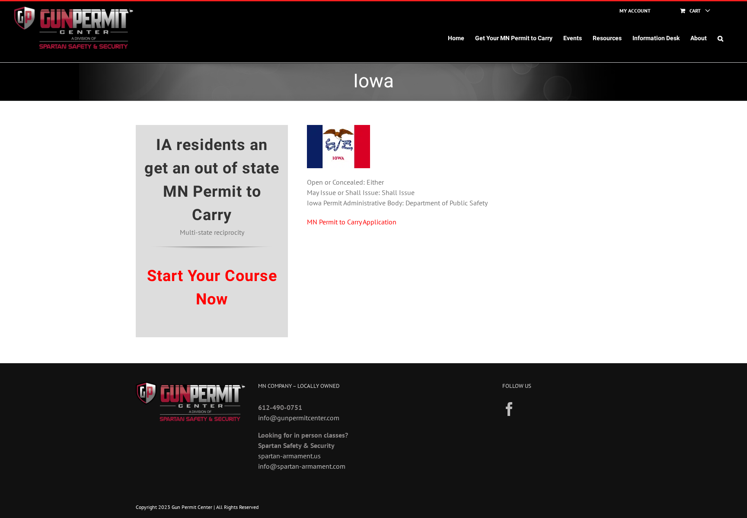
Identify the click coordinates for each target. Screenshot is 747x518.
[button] (720, 38)
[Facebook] (509, 409)
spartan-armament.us (289, 455)
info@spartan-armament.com (301, 466)
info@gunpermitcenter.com (298, 417)
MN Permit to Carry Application (351, 221)
